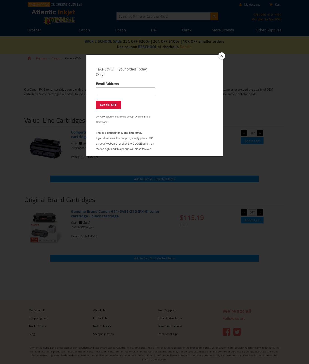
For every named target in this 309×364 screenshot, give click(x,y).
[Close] (221, 55)
